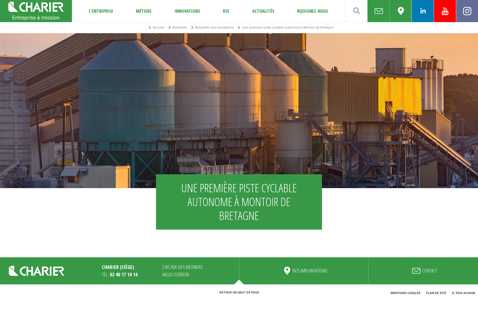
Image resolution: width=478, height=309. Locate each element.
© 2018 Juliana (463, 293)
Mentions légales (405, 293)
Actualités (263, 11)
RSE (226, 11)
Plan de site (436, 293)
